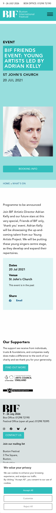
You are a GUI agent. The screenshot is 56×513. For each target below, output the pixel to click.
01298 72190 (44, 4)
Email (19, 300)
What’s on (19, 184)
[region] (28, 488)
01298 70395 (42, 421)
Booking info (28, 169)
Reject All (28, 507)
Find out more (16, 367)
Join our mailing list (14, 444)
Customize (28, 498)
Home (6, 184)
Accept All (28, 490)
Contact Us (14, 435)
